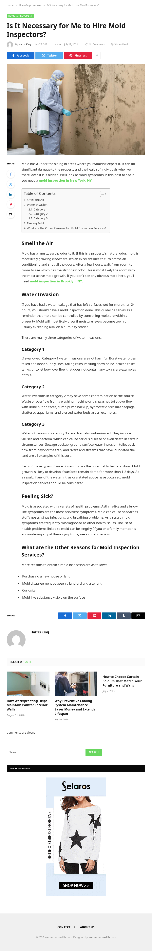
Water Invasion (37, 205)
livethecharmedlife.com (102, 937)
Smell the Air (35, 200)
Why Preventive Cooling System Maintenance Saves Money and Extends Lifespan (75, 707)
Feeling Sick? (35, 223)
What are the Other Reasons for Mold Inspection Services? (66, 228)
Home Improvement (20, 15)
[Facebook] (11, 174)
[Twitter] (11, 184)
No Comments (97, 44)
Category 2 (41, 214)
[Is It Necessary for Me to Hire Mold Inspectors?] (76, 109)
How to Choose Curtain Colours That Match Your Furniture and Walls (122, 681)
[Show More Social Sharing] (97, 55)
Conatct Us (66, 927)
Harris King (25, 44)
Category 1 (41, 209)
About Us (87, 927)
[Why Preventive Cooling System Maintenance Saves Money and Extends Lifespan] (76, 684)
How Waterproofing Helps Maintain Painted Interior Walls (27, 705)
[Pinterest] (11, 204)
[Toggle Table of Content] (101, 194)
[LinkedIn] (11, 194)
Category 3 (41, 218)
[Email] (11, 214)
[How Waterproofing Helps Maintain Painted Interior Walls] (28, 684)
